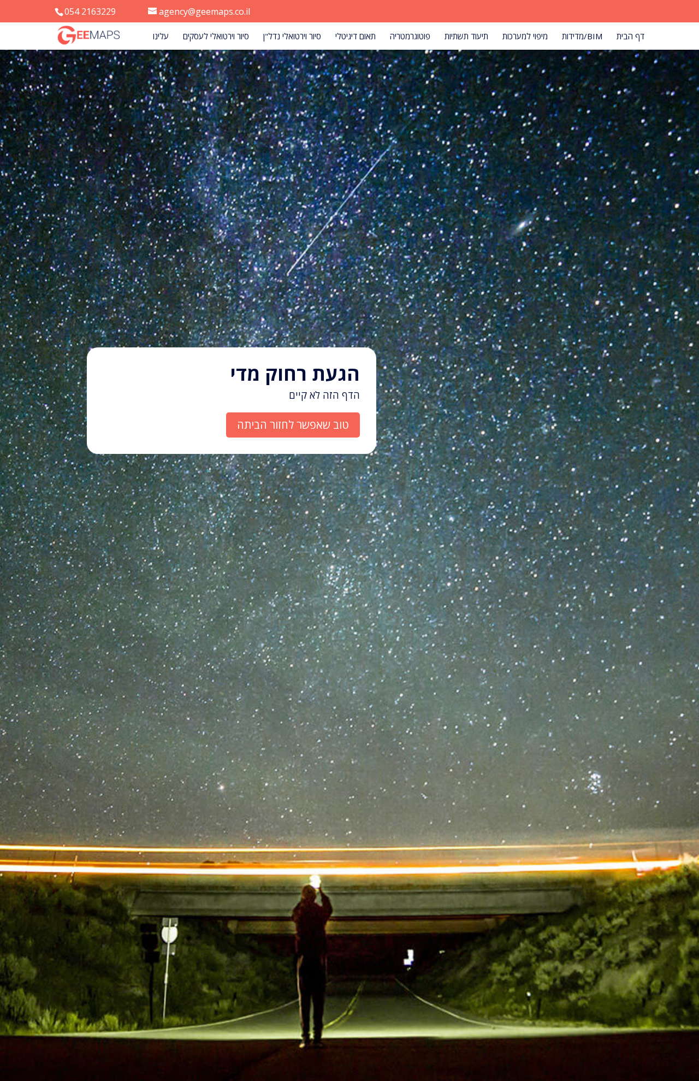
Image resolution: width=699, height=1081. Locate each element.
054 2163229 (90, 11)
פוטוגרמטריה (410, 37)
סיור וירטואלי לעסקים (216, 37)
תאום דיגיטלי (355, 37)
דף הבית (630, 37)
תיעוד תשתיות (466, 37)
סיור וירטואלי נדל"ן (292, 37)
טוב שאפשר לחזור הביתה (293, 424)
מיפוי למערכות (525, 37)
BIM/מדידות (582, 37)
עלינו (161, 37)
